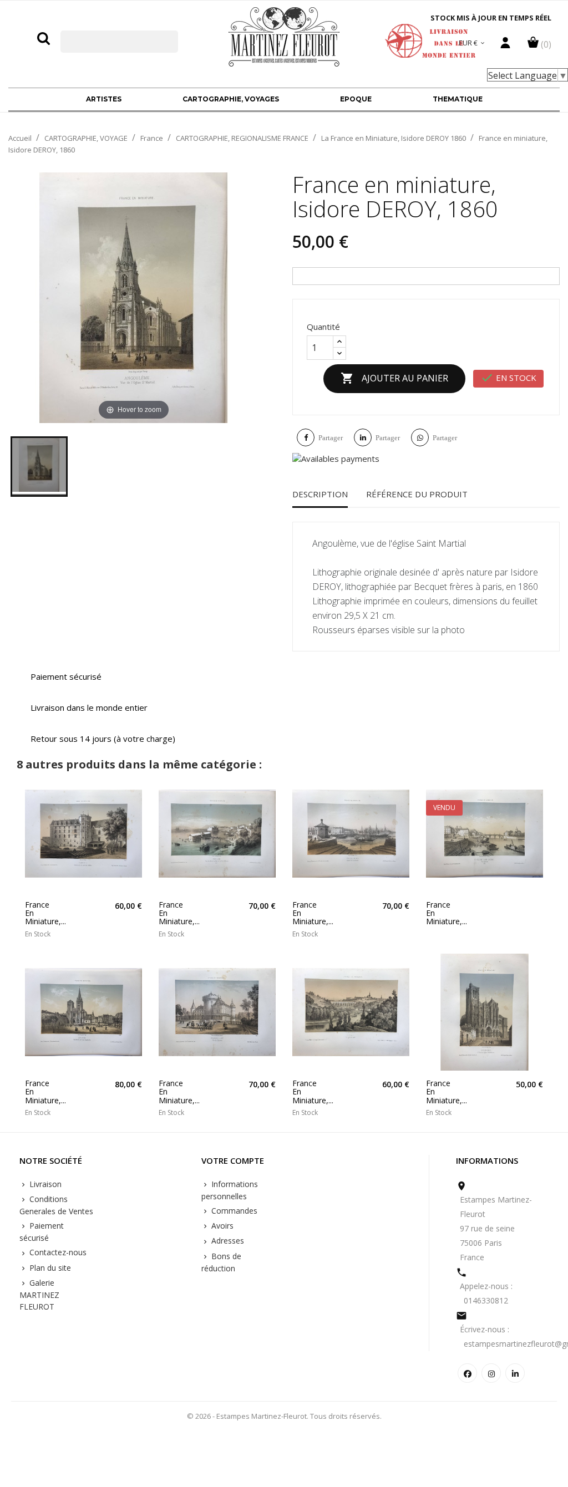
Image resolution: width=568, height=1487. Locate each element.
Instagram (491, 1373)
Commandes (233, 1210)
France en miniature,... (39, 913)
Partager (330, 437)
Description (320, 494)
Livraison (44, 1184)
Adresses (226, 1240)
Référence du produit (417, 494)
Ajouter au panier (394, 378)
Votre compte (232, 1161)
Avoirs (221, 1225)
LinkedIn (515, 1373)
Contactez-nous (57, 1252)
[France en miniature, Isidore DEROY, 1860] (39, 466)
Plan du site (49, 1267)
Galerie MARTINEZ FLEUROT (39, 1294)
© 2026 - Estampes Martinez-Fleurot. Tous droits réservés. (284, 1416)
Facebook (467, 1373)
